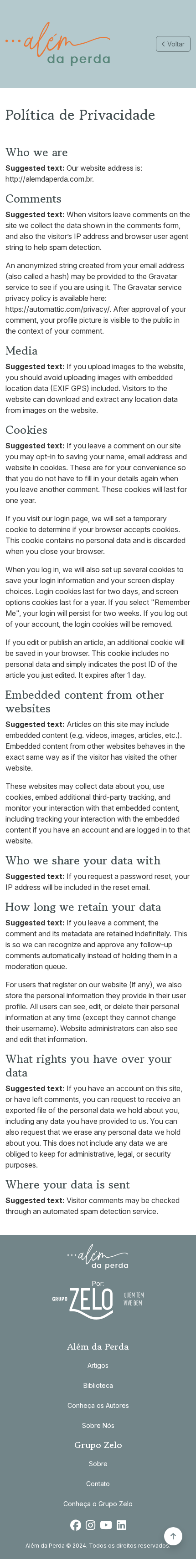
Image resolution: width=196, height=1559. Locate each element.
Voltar (175, 44)
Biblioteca (98, 1385)
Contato (98, 1484)
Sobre (98, 1464)
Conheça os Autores (98, 1405)
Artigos (98, 1365)
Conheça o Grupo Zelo (98, 1504)
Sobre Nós (98, 1425)
